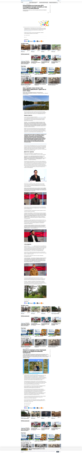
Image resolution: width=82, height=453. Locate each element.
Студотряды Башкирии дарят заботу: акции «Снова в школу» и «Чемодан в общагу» (43, 2)
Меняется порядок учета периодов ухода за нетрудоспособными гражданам (33, 2)
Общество (24, 348)
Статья (22, 2)
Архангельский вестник (26, 0)
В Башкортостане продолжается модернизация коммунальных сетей (53, 2)
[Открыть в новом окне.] (26, 41)
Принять (58, 451)
